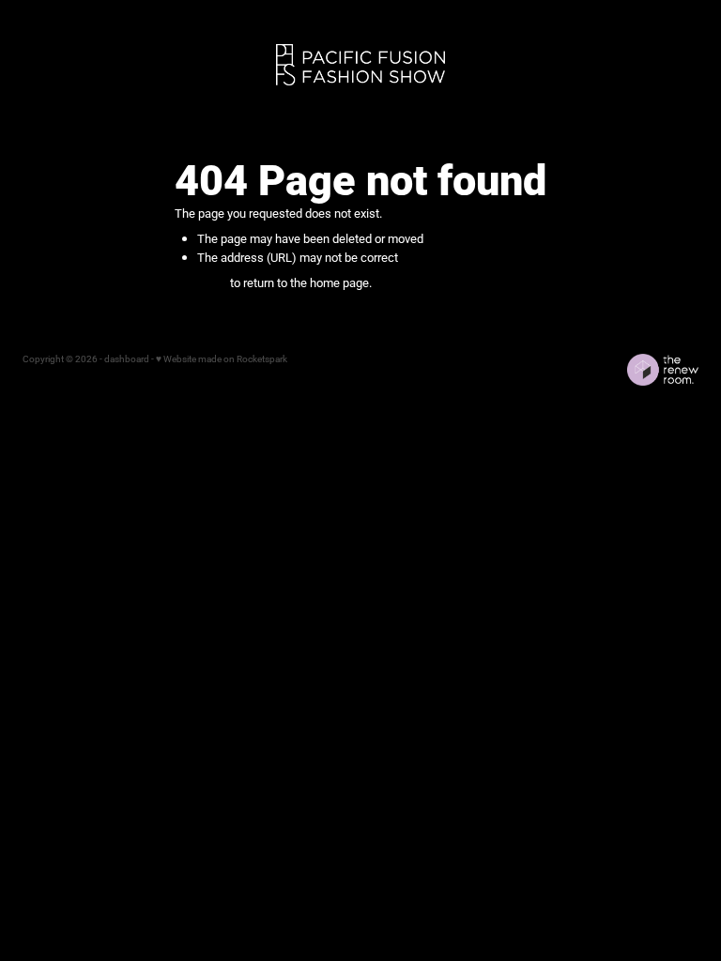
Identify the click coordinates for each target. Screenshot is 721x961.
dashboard (126, 359)
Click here (201, 282)
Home (47, 62)
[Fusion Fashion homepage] (360, 65)
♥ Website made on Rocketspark (221, 359)
